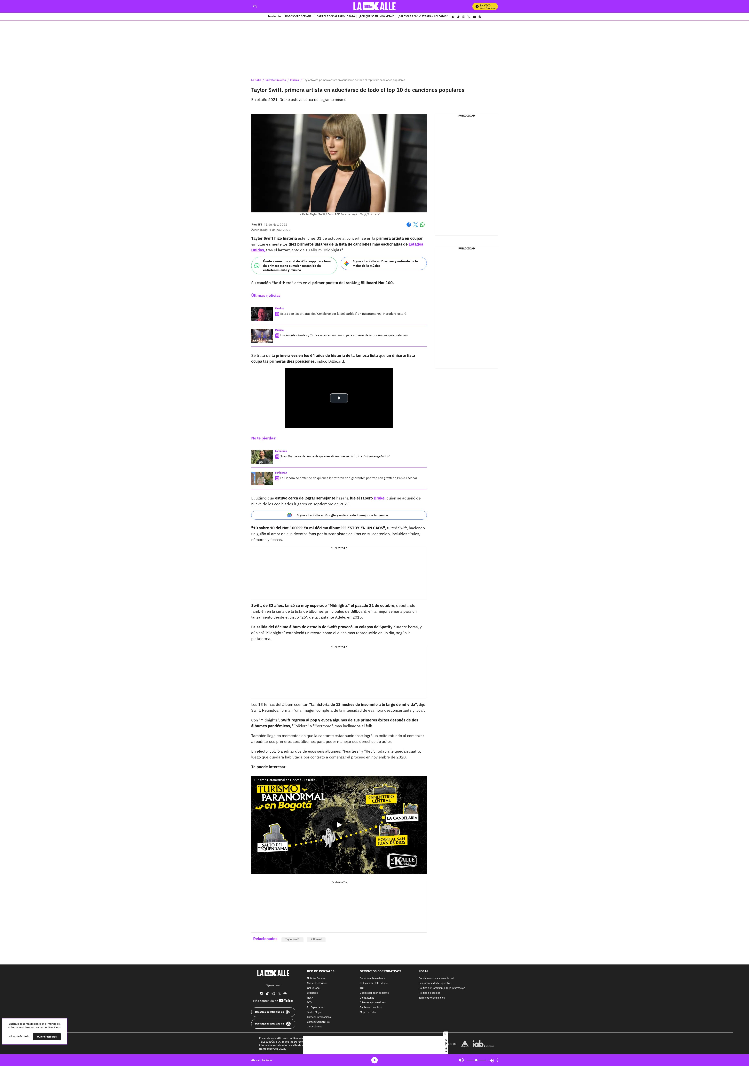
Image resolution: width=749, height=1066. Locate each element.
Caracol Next (314, 1026)
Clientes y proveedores (373, 1002)
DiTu (309, 1002)
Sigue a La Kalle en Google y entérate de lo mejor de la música (342, 515)
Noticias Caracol (316, 978)
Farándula (281, 451)
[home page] (374, 6)
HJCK (310, 997)
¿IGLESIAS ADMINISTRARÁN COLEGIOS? (423, 16)
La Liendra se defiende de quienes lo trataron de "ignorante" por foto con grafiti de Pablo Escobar (348, 478)
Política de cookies (429, 993)
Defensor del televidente (374, 983)
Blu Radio (312, 993)
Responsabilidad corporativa (435, 983)
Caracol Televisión (317, 983)
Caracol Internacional (319, 1017)
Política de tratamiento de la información (442, 988)
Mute (461, 1060)
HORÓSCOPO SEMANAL (299, 16)
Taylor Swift (292, 939)
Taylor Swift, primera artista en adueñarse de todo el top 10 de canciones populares (354, 80)
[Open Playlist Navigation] (497, 1060)
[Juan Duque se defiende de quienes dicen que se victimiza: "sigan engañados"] (262, 457)
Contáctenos (367, 997)
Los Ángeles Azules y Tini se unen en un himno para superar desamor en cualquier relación (344, 335)
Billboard (316, 939)
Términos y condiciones (432, 997)
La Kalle (256, 80)
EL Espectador (315, 1007)
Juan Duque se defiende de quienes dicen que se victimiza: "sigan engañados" (335, 456)
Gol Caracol (313, 988)
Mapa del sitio (368, 1012)
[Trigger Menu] (254, 6)
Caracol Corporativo (318, 1022)
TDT (362, 988)
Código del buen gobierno (374, 993)
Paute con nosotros (371, 1007)
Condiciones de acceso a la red (436, 978)
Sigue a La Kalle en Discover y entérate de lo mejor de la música (385, 263)
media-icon (374, 1060)
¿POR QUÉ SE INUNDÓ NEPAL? (376, 16)
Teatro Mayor (314, 1012)
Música (294, 80)
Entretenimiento (275, 80)
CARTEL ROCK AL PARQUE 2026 (336, 16)
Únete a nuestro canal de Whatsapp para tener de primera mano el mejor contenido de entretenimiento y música (297, 265)
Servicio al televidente (372, 978)
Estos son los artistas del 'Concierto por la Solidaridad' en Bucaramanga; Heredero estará (343, 314)
